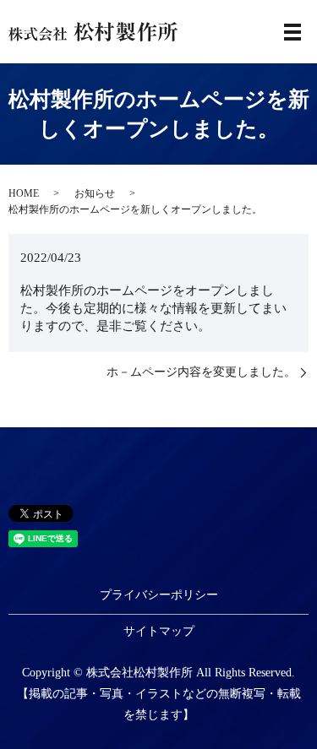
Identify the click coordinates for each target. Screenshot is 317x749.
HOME (23, 193)
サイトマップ (158, 631)
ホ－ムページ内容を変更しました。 (201, 372)
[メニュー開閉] (292, 32)
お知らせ (94, 193)
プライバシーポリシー (159, 595)
